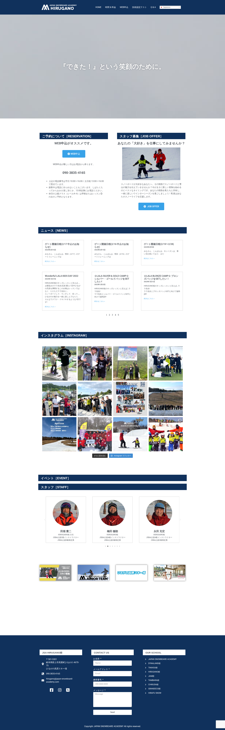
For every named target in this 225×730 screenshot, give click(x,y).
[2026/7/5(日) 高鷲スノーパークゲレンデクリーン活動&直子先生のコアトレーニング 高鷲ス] (130, 363)
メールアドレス (100, 669)
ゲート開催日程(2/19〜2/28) (159, 244)
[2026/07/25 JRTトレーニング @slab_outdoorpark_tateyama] (59, 363)
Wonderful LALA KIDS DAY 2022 (61, 276)
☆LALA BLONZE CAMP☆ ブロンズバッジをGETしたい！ (161, 277)
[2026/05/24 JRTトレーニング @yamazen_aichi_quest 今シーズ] (95, 399)
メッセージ (98, 690)
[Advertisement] (112, 616)
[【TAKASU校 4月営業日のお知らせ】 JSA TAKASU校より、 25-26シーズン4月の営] (130, 434)
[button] (44, 519)
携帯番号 (97, 680)
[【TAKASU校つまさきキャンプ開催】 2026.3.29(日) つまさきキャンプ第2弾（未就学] (166, 434)
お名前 (96, 659)
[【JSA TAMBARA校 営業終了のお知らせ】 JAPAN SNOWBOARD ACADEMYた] (95, 434)
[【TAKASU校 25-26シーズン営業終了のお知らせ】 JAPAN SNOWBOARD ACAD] (166, 399)
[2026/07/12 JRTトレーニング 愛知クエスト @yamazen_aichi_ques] (95, 363)
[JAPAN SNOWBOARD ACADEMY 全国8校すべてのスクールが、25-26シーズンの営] (130, 399)
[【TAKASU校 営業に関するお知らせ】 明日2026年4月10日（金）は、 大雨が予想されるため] (59, 434)
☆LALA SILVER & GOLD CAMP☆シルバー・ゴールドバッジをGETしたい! (111, 279)
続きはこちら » (50, 261)
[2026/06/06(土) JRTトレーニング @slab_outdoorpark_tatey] (59, 399)
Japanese (166, 7)
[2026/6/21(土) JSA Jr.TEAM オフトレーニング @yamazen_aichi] (166, 363)
